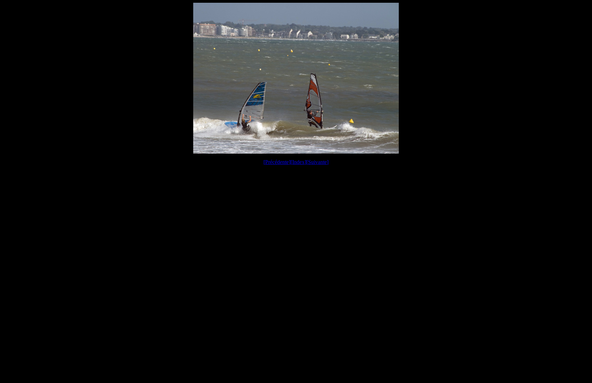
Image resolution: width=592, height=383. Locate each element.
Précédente (277, 162)
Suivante (317, 162)
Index (298, 162)
